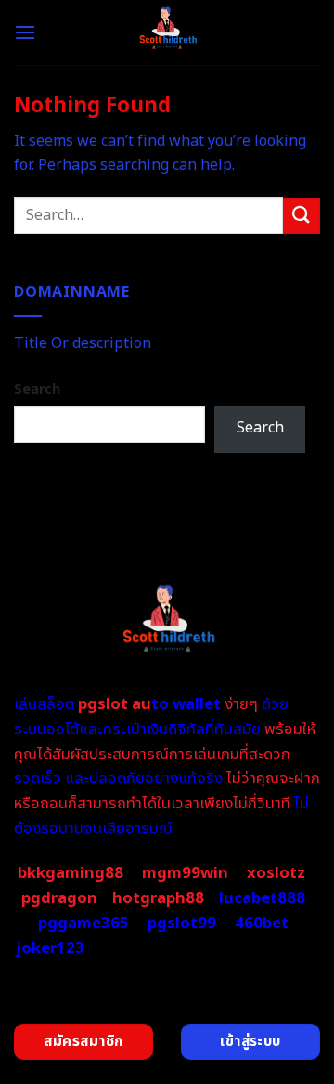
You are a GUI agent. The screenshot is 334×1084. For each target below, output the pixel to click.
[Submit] (301, 216)
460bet (262, 923)
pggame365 (83, 923)
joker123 (50, 948)
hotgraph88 (158, 898)
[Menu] (25, 32)
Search (37, 389)
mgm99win (185, 873)
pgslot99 (182, 923)
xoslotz (276, 873)
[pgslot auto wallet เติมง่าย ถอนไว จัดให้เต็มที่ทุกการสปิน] (167, 32)
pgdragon (59, 898)
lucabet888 (262, 898)
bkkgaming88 (70, 873)
